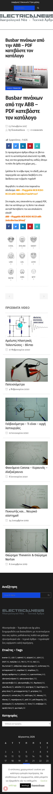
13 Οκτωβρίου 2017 (17, 126)
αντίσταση (43, 666)
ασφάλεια (22, 670)
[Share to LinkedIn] (23, 148)
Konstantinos (18, 130)
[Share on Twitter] (16, 148)
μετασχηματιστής (22, 691)
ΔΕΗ (40, 658)
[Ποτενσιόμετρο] (26, 369)
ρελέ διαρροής (39, 700)
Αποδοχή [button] (25, 785)
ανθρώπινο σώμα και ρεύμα (25, 666)
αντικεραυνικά (9, 670)
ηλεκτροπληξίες (25, 683)
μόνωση (6, 695)
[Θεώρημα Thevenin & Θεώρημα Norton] (26, 540)
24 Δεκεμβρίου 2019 (18, 520)
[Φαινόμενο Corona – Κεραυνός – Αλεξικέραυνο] (26, 453)
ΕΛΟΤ (5, 662)
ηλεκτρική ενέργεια (10, 679)
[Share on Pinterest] (30, 148)
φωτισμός (20, 708)
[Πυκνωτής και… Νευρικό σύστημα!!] (26, 496)
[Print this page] (37, 148)
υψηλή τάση (8, 708)
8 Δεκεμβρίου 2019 (17, 564)
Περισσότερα (38, 785)
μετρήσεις (36, 691)
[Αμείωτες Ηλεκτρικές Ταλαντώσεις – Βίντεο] (26, 326)
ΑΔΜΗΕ (21, 658)
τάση (31, 704)
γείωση (24, 674)
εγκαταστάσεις (37, 674)
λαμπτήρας (42, 687)
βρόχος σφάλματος (11, 674)
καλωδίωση (8, 687)
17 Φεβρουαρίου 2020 (19, 349)
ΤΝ (23, 662)
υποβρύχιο (41, 704)
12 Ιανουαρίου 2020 (18, 433)
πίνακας (41, 695)
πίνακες (6, 700)
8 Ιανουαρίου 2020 (18, 476)
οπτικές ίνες (18, 695)
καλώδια (20, 687)
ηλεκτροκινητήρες (28, 679)
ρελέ (28, 700)
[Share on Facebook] (9, 148)
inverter (6, 658)
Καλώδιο (15, 662)
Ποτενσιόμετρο (15, 384)
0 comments (36, 130)
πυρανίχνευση (17, 700)
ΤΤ (29, 662)
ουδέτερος (30, 695)
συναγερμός (8, 704)
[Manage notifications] (5, 788)
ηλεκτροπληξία (9, 683)
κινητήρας (31, 687)
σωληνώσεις (21, 704)
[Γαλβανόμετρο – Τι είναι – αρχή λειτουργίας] (26, 409)
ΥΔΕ (36, 662)
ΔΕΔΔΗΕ (31, 658)
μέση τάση (7, 691)
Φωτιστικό (7, 666)
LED (14, 658)
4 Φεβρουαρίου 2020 (18, 389)
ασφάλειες (33, 670)
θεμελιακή (39, 683)
